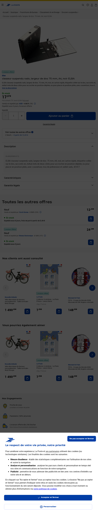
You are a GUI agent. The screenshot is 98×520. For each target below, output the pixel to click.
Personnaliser (50, 507)
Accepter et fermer (50, 497)
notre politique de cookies (45, 488)
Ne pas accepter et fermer (81, 439)
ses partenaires (52, 451)
